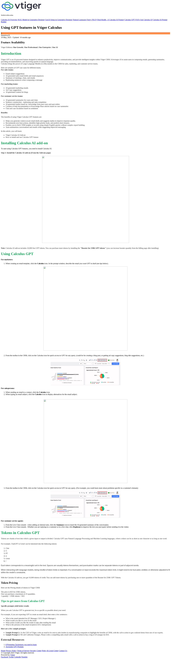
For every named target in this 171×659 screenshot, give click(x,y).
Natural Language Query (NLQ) (85, 20)
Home (3, 651)
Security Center (35, 651)
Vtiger (12, 655)
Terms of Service (23, 651)
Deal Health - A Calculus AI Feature (110, 20)
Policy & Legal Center (50, 651)
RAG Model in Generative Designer (31, 20)
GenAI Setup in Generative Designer (58, 20)
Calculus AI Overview (9, 20)
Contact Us (63, 651)
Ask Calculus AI (146, 20)
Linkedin (17, 657)
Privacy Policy (11, 651)
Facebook (4, 657)
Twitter (11, 657)
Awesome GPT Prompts (14, 647)
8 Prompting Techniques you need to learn (21, 645)
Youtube (24, 657)
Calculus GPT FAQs (132, 20)
